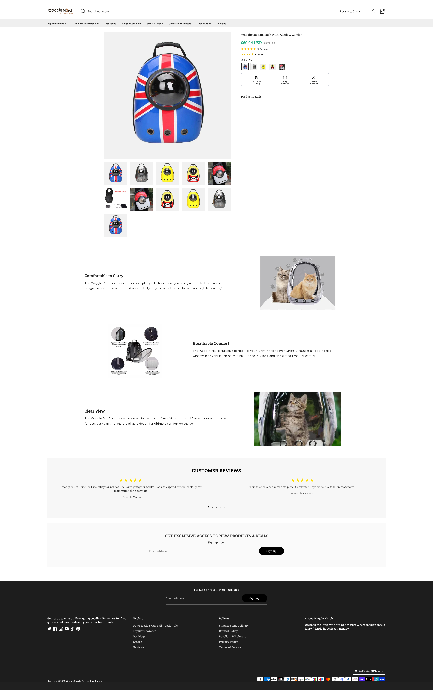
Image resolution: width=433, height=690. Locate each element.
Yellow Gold (272, 66)
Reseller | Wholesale (232, 636)
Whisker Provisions (85, 23)
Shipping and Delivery (234, 625)
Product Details (251, 96)
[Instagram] (61, 629)
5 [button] (224, 507)
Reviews (221, 23)
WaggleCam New (131, 23)
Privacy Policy (228, 641)
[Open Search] (82, 11)
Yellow (263, 66)
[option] (167, 97)
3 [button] (216, 507)
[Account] (373, 11)
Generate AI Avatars (180, 23)
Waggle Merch (73, 681)
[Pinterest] (78, 629)
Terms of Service (230, 647)
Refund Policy (228, 631)
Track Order (204, 23)
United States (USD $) (349, 11)
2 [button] (212, 507)
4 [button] (220, 507)
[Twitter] (49, 629)
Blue (245, 66)
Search (137, 641)
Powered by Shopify (92, 681)
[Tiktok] (72, 629)
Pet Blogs (139, 636)
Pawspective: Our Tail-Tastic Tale (155, 625)
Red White (281, 66)
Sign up (271, 551)
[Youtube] (67, 629)
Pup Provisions (56, 23)
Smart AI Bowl (155, 23)
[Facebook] (55, 629)
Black (254, 66)
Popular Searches (144, 631)
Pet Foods (110, 23)
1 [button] (208, 507)
